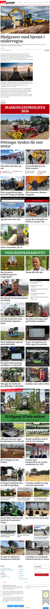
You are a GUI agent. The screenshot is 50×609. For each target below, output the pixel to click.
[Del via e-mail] (48, 50)
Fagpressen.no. (5, 601)
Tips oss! (21, 576)
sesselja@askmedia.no (5, 576)
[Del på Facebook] (45, 50)
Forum (30, 2)
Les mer (28, 588)
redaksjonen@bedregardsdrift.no (7, 569)
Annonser (42, 2)
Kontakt (38, 2)
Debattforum (21, 575)
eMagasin (46, 2)
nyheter (3, 100)
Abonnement (21, 569)
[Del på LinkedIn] (47, 50)
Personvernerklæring (23, 578)
